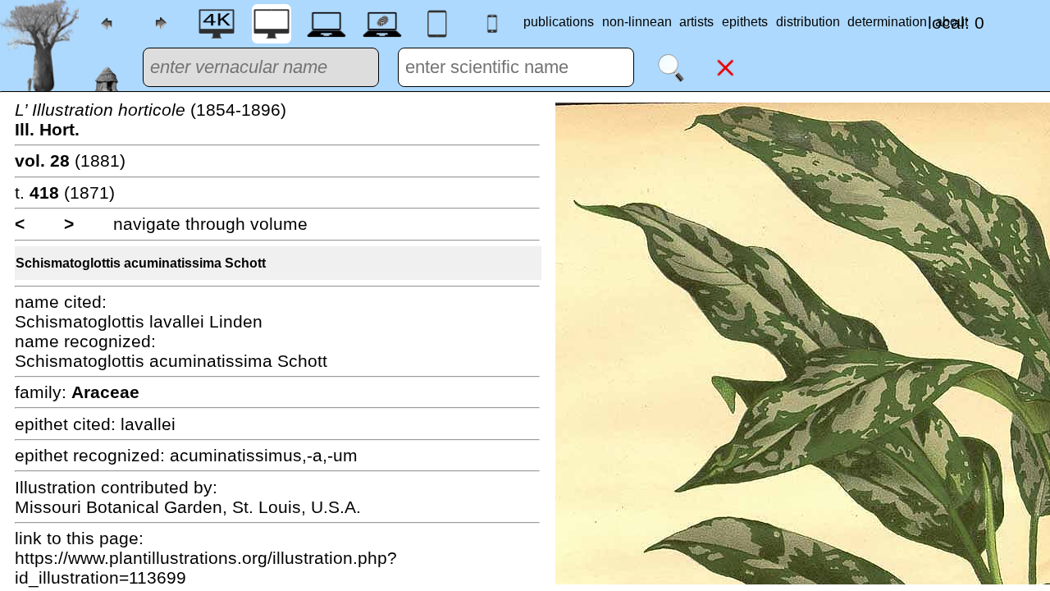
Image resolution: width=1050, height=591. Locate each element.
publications (558, 22)
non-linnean (637, 22)
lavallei (148, 424)
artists (696, 22)
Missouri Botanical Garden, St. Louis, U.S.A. (188, 506)
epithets (745, 22)
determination (887, 22)
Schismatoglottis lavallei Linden (138, 321)
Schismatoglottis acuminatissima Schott (141, 263)
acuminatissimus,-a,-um (264, 455)
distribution (808, 22)
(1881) (70, 160)
